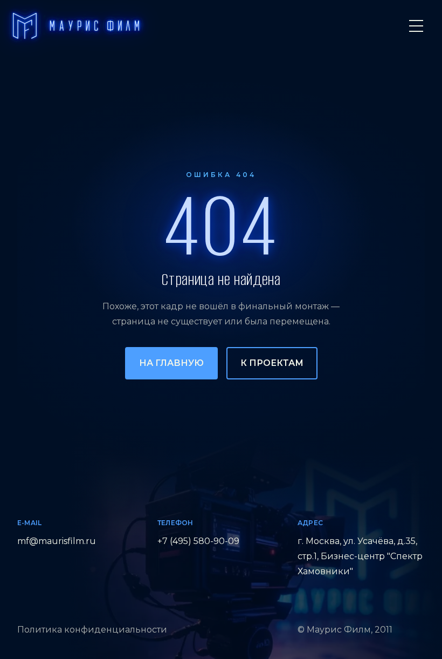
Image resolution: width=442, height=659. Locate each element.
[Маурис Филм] (76, 26)
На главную (171, 363)
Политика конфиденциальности (92, 629)
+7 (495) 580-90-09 (198, 541)
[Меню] (416, 26)
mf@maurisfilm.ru (56, 541)
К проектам (271, 363)
